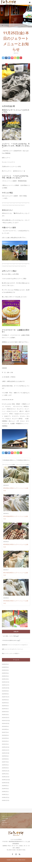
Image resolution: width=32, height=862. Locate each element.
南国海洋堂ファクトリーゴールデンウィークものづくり (15, 644)
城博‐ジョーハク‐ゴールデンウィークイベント (12, 649)
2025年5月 (4, 664)
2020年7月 (4, 762)
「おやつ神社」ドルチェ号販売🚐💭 (10, 636)
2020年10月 (5, 753)
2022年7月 (4, 696)
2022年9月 (4, 691)
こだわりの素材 (5, 818)
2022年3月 (4, 708)
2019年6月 (4, 785)
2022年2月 (4, 711)
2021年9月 (4, 726)
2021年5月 (4, 738)
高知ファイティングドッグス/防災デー (11, 653)
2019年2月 (4, 791)
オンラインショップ (6, 824)
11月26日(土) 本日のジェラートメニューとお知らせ (23, 460)
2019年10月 (5, 782)
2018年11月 (5, 800)
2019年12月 (5, 776)
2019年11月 (5, 779)
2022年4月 (4, 705)
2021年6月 (4, 735)
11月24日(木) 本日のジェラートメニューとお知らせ (9, 460)
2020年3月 (4, 768)
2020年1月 (4, 773)
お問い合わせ (4, 822)
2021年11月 (5, 720)
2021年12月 (5, 717)
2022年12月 (5, 682)
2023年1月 (4, 679)
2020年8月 (4, 759)
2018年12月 (5, 797)
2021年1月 (4, 744)
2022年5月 (4, 702)
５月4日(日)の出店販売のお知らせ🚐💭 (11, 640)
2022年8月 (4, 694)
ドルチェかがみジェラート (7, 816)
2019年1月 (4, 794)
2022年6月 (4, 699)
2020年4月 (4, 765)
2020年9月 (4, 756)
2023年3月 (4, 673)
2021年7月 (4, 732)
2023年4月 (4, 670)
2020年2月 (4, 770)
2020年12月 (5, 747)
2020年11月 (5, 750)
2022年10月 (5, 688)
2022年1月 (4, 714)
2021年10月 (5, 723)
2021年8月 (4, 729)
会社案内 (3, 820)
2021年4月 (4, 741)
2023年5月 (4, 667)
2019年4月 (4, 788)
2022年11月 (5, 685)
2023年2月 (4, 676)
